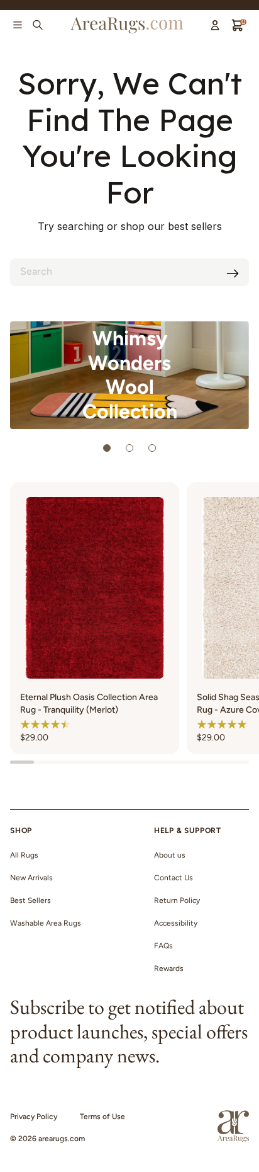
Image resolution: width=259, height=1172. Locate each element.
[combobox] (129, 272)
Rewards (169, 968)
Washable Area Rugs (45, 923)
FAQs (163, 945)
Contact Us (173, 877)
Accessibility (175, 923)
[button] (45, 724)
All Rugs (24, 855)
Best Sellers (30, 900)
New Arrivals (31, 877)
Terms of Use (102, 1116)
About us (169, 855)
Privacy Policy (33, 1116)
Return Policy (177, 900)
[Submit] (232, 273)
